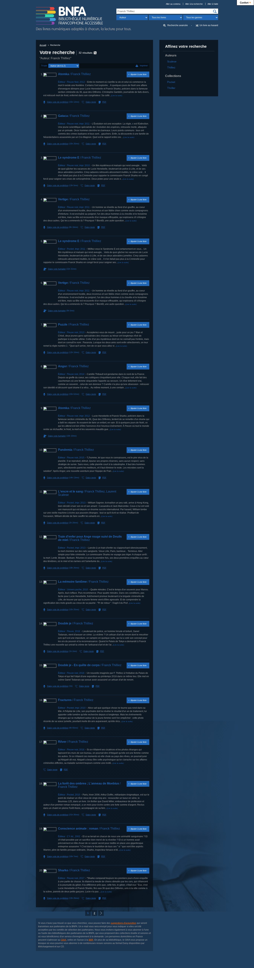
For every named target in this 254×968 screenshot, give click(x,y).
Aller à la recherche (194, 4)
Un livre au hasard (209, 25)
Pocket (171, 81)
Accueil (43, 45)
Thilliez (171, 67)
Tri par (44, 65)
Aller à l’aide (213, 4)
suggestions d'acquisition (123, 923)
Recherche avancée (177, 25)
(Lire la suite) (116, 95)
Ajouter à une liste (139, 74)
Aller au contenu (173, 4)
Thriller (171, 87)
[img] (214, 11)
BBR (91, 940)
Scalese (171, 61)
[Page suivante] (101, 913)
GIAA (63, 940)
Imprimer (144, 65)
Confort (245, 2)
